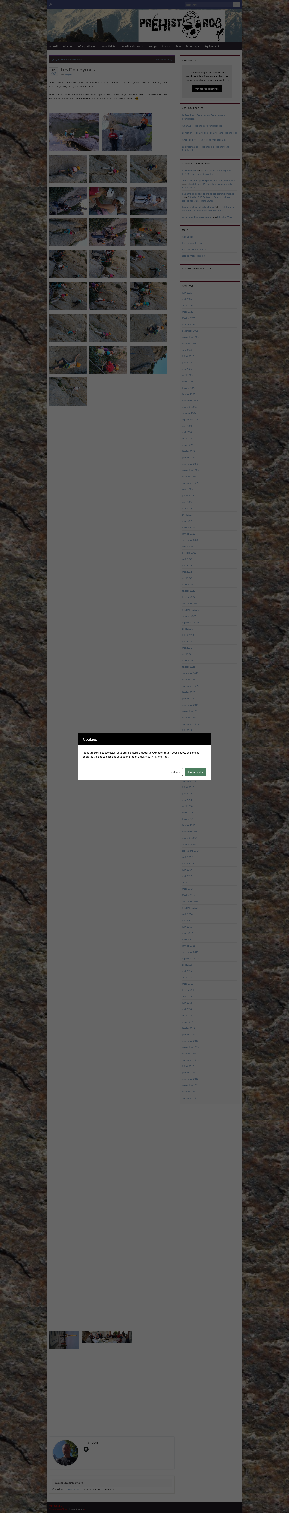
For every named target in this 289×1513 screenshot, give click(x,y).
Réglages (175, 771)
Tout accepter (195, 771)
